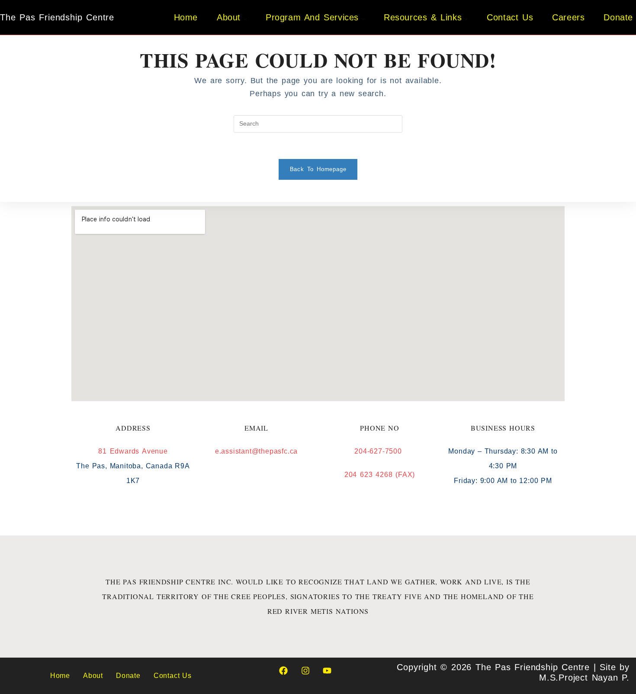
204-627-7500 (379, 451)
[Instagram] (305, 670)
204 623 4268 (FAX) (379, 474)
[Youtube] (327, 670)
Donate (128, 675)
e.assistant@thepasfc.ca (256, 451)
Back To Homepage (318, 169)
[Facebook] (283, 670)
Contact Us (173, 675)
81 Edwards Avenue (133, 451)
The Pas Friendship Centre (57, 17)
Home (60, 675)
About (93, 675)
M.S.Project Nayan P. (584, 677)
